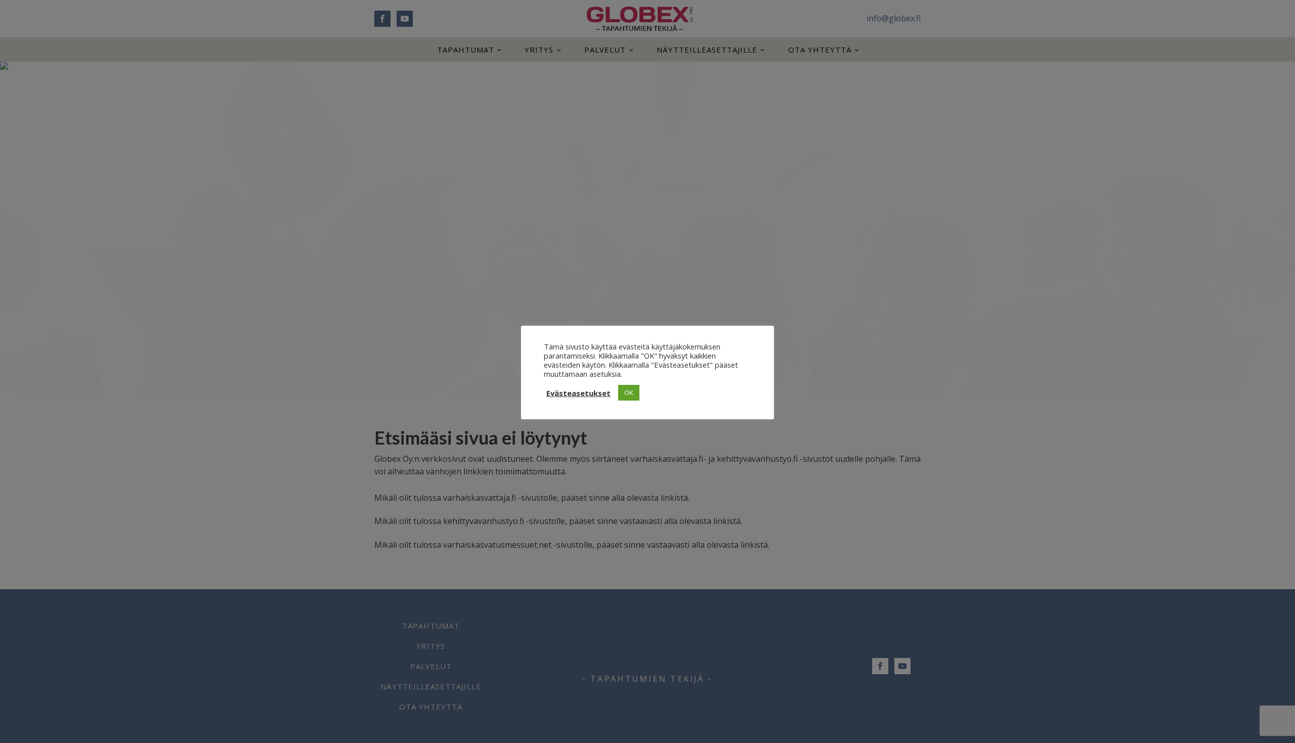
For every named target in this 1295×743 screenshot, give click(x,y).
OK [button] (628, 392)
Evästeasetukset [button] (578, 393)
